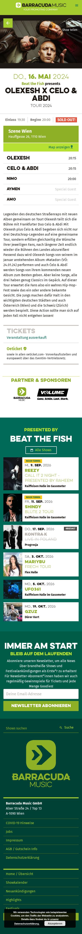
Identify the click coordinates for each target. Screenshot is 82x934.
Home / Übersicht (19, 874)
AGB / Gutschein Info (21, 849)
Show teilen (69, 30)
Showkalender (17, 883)
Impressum (14, 840)
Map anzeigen (59, 147)
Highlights (13, 900)
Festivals (12, 909)
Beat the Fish (33, 83)
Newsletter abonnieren (41, 706)
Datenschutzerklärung (22, 858)
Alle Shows (43, 450)
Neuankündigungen (20, 891)
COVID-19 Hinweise (20, 823)
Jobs (9, 832)
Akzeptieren (55, 923)
